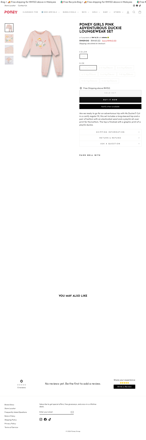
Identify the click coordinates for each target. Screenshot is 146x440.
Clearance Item (30, 12)
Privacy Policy (10, 423)
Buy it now (110, 100)
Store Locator (10, 5)
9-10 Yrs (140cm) (89, 81)
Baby (106, 12)
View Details (21, 349)
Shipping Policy (11, 420)
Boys (84, 12)
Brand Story (9, 405)
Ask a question (110, 144)
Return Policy (10, 416)
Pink (84, 56)
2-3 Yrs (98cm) (106, 67)
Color (83, 52)
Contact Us (22, 5)
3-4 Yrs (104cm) (124, 67)
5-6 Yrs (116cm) (107, 74)
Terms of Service (11, 427)
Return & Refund (110, 138)
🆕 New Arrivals (50, 12)
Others (117, 12)
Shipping (82, 43)
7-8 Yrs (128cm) (126, 74)
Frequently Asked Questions (16, 412)
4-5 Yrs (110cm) (89, 74)
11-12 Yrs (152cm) (109, 81)
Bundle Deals (70, 12)
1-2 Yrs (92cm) (88, 67)
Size (82, 63)
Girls (95, 12)
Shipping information (110, 132)
